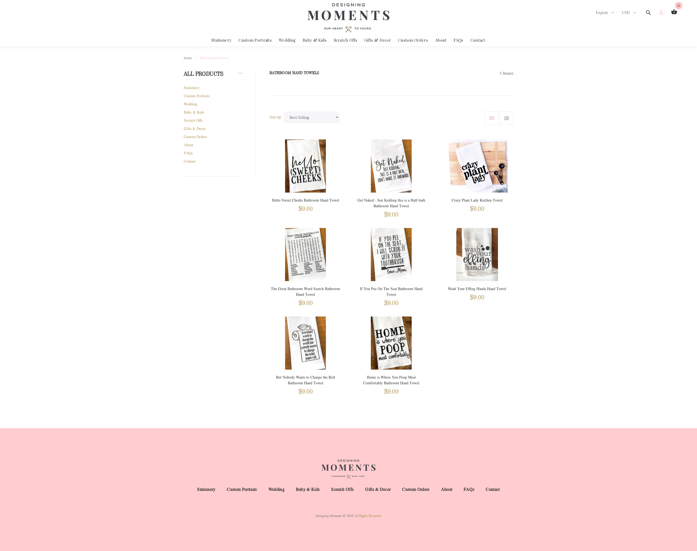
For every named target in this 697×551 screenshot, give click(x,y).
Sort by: (276, 117)
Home (188, 58)
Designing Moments (329, 515)
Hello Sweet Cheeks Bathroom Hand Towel (305, 200)
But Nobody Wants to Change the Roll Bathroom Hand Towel (305, 380)
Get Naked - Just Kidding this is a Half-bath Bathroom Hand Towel (391, 203)
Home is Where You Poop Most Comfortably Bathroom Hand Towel (391, 380)
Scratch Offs (345, 40)
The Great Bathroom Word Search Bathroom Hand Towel (305, 291)
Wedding (287, 40)
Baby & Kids (314, 40)
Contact (477, 40)
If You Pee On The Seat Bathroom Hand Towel (391, 291)
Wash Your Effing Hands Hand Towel (477, 289)
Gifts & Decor (377, 40)
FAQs (458, 40)
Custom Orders (413, 40)
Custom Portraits (255, 40)
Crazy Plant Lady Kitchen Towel (477, 200)
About (441, 40)
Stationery (221, 40)
